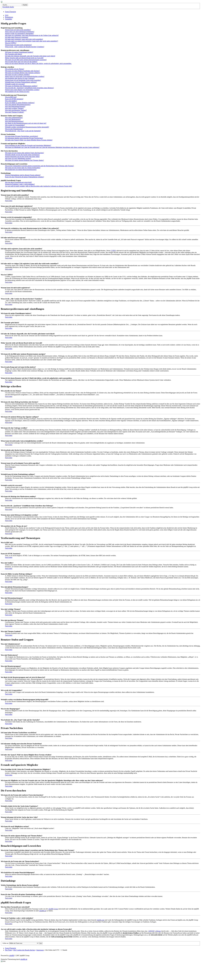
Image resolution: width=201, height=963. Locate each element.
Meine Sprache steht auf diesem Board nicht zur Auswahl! (24, 58)
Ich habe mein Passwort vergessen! (16, 37)
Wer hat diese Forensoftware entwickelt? (18, 182)
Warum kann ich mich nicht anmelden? (18, 30)
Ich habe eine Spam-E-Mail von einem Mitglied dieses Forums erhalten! (28, 140)
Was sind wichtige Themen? (14, 108)
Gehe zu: (5, 943)
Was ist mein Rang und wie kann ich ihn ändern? (21, 61)
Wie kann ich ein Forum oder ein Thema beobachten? (22, 168)
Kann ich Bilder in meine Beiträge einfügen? (20, 103)
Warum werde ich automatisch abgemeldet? (19, 33)
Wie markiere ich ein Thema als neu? (17, 91)
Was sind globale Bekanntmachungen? (18, 104)
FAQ (6, 15)
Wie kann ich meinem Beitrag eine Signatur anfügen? (22, 73)
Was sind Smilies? (11, 101)
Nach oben (8, 201)
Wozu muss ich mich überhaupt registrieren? (19, 31)
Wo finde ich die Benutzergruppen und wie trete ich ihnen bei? (25, 123)
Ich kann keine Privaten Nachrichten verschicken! (21, 136)
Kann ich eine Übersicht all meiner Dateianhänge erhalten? (24, 177)
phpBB (11, 955)
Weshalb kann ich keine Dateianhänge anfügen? (21, 82)
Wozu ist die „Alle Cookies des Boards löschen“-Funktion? (24, 47)
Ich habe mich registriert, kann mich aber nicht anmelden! (24, 39)
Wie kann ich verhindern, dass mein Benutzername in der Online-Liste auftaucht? (32, 35)
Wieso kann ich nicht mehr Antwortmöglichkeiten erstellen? (24, 76)
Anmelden (8, 19)
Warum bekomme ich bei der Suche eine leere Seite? (22, 156)
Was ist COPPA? (10, 43)
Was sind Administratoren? (14, 117)
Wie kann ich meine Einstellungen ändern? (19, 52)
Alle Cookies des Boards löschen (24, 950)
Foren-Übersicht (10, 12)
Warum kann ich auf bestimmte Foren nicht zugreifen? (23, 80)
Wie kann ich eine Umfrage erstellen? (17, 74)
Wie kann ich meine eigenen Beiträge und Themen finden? (24, 160)
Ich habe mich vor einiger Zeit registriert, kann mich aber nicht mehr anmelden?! (31, 41)
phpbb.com (100, 920)
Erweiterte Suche (8, 7)
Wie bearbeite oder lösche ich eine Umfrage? (20, 78)
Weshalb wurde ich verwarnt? (15, 84)
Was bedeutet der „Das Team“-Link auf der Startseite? (23, 131)
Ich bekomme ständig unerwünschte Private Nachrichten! (24, 138)
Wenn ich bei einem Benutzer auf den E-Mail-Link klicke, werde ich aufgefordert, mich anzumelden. (38, 63)
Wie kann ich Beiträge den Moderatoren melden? (21, 86)
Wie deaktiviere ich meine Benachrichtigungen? (21, 169)
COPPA (113, 250)
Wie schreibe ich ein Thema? (14, 69)
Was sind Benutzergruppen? (14, 121)
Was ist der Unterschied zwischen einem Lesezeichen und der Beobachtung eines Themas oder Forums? (39, 166)
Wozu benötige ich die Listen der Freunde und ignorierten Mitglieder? (28, 145)
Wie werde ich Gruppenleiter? (15, 125)
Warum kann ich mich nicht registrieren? (18, 45)
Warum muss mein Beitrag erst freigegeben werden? (22, 90)
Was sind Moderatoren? (13, 119)
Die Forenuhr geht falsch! (13, 54)
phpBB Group (53, 909)
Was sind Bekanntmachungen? (15, 106)
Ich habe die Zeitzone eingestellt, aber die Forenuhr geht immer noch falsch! (30, 56)
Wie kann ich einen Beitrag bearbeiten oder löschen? (22, 71)
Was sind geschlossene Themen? (16, 110)
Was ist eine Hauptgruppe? (14, 129)
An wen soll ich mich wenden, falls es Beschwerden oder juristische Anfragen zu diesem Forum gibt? (38, 186)
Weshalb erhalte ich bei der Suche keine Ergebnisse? (22, 155)
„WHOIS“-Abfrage (154, 931)
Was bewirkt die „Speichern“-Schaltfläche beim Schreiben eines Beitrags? (29, 88)
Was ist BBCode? (11, 97)
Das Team (8, 950)
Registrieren (9, 17)
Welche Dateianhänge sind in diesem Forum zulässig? (23, 175)
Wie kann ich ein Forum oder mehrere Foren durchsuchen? (24, 153)
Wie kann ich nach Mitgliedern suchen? (18, 158)
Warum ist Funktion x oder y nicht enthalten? (20, 184)
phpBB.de (42, 911)
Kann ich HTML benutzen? (14, 99)
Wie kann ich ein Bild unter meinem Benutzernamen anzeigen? (26, 60)
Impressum (40, 950)
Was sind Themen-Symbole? (14, 112)
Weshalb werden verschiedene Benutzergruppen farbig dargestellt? (27, 127)
